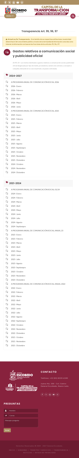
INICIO (12, 450)
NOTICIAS (27, 452)
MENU (9, 16)
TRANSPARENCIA (61, 450)
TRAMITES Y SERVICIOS (40, 450)
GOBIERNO (22, 450)
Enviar (7, 430)
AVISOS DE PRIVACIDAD (45, 452)
